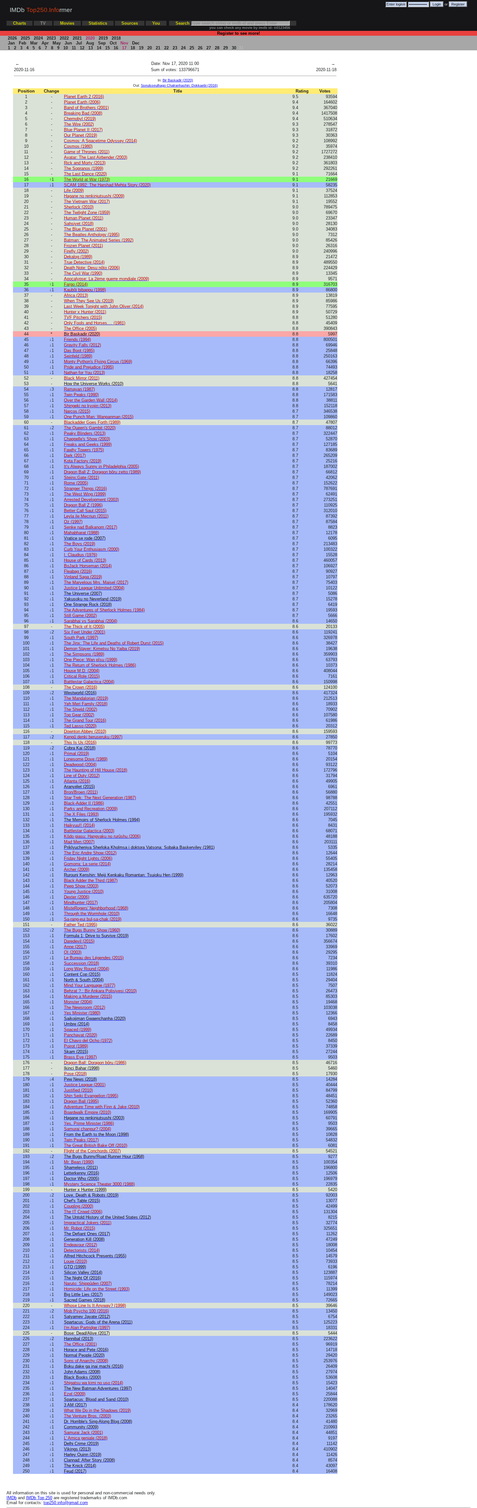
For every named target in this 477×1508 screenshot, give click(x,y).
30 (234, 47)
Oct (113, 43)
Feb (23, 43)
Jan (11, 43)
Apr (45, 43)
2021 (77, 38)
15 (107, 47)
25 (191, 47)
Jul (79, 43)
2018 (116, 38)
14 (99, 47)
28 (217, 47)
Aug (90, 43)
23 (174, 47)
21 (158, 47)
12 (82, 47)
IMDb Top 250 (39, 1497)
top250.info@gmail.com (65, 1502)
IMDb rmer (41, 9)
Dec (136, 43)
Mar (34, 43)
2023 (51, 38)
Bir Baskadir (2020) (178, 80)
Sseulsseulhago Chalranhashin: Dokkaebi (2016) (179, 85)
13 (90, 47)
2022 (64, 38)
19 (141, 47)
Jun (68, 43)
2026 (12, 38)
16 (115, 47)
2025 (25, 38)
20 (149, 47)
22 (166, 47)
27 (208, 47)
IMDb (11, 1497)
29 (225, 47)
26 (200, 47)
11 (73, 47)
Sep (102, 43)
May (56, 43)
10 (65, 47)
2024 (38, 38)
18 (132, 47)
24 (183, 47)
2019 (103, 38)
